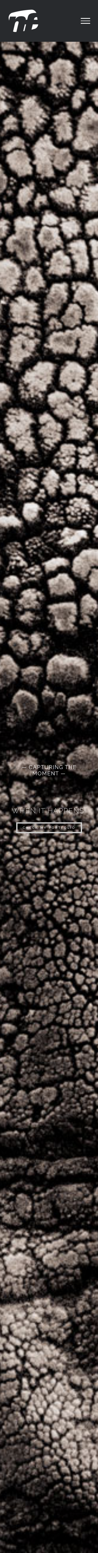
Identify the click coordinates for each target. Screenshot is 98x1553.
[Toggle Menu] (85, 21)
